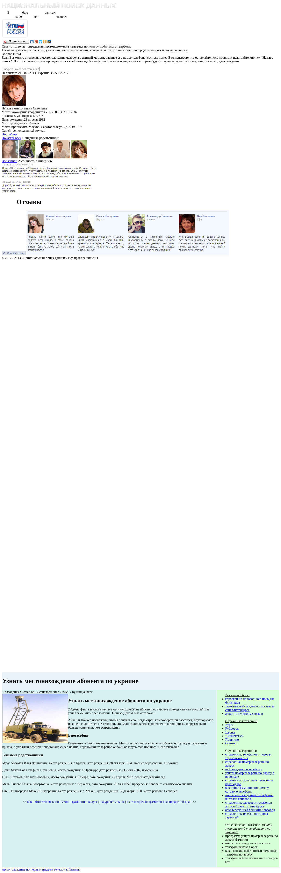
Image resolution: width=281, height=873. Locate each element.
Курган (230, 725)
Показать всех (11, 138)
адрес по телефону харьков (244, 713)
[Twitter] (40, 41)
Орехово (231, 743)
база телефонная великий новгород (250, 810)
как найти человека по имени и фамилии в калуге (62, 801)
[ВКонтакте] (32, 41)
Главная (74, 869)
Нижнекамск (234, 736)
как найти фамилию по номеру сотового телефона (247, 789)
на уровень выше (112, 801)
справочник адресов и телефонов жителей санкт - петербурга (248, 804)
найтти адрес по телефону (243, 769)
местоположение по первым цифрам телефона (34, 869)
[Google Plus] (36, 41)
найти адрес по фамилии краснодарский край (159, 801)
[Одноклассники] (45, 41)
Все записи (9, 161)
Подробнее (9, 134)
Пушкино (232, 739)
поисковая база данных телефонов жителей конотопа (249, 797)
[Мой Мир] (49, 41)
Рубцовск (232, 728)
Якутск (230, 732)
